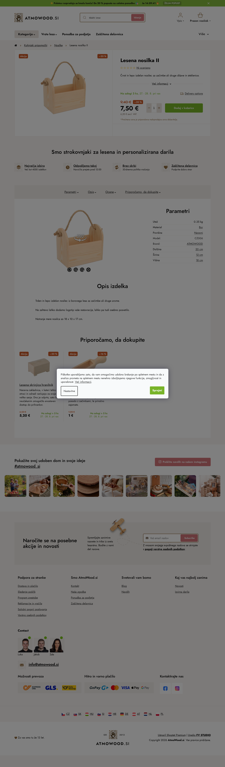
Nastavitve (69, 391)
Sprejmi (157, 390)
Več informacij (83, 382)
